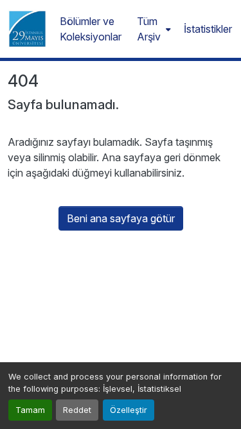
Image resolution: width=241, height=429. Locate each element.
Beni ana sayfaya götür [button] (121, 218)
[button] (27, 29)
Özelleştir (128, 410)
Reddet (77, 410)
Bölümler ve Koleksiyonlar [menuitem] (90, 29)
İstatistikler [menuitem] (208, 28)
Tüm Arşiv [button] (149, 29)
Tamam (30, 410)
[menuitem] (152, 28)
